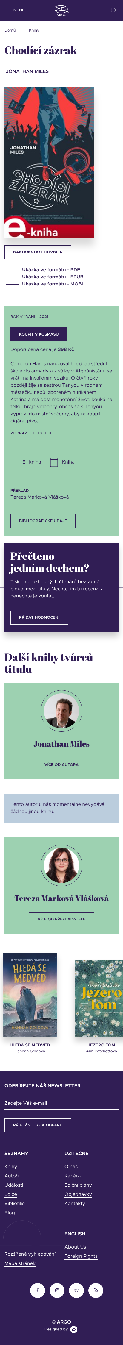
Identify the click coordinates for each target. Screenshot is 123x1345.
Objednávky (78, 1194)
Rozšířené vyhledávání (30, 1254)
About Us (75, 1247)
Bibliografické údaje (43, 521)
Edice (10, 1194)
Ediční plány (78, 1185)
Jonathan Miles (61, 743)
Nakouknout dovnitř (38, 252)
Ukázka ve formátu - (51, 270)
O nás (71, 1167)
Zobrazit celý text (32, 433)
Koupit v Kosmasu (39, 334)
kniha (68, 462)
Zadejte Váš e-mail (25, 1103)
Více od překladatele (61, 919)
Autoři (11, 1176)
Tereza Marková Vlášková (61, 898)
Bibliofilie (14, 1204)
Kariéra (72, 1176)
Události (13, 1185)
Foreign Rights (81, 1256)
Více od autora (61, 765)
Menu (19, 10)
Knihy (34, 30)
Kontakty (74, 1204)
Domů (10, 30)
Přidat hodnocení (39, 618)
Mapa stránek (20, 1263)
